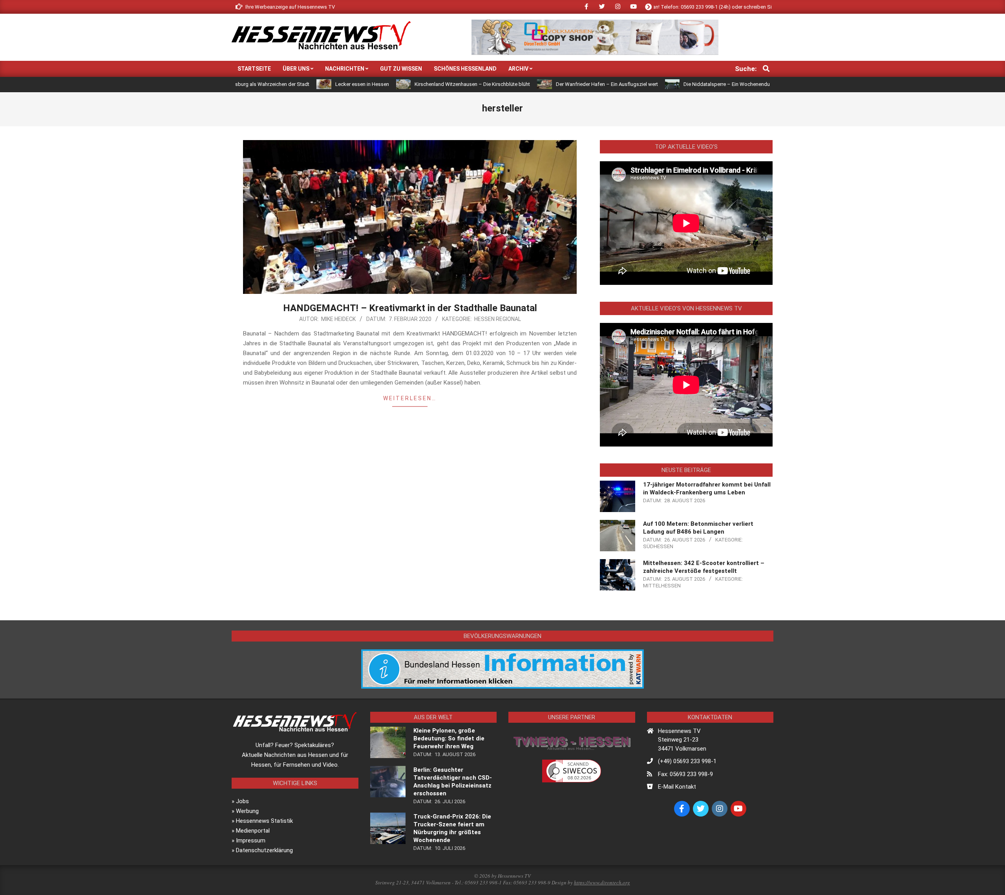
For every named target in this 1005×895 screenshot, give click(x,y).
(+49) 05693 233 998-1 (687, 761)
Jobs (242, 801)
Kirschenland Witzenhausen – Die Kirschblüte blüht (421, 84)
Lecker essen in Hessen (311, 84)
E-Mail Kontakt (677, 786)
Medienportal (253, 830)
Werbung (247, 811)
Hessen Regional (497, 319)
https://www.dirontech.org (602, 882)
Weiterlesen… (410, 398)
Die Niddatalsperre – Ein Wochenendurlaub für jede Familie (699, 84)
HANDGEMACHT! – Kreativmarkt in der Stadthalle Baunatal (410, 308)
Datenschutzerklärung (264, 850)
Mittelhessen (662, 586)
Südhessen (658, 546)
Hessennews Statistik (264, 820)
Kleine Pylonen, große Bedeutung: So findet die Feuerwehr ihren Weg (448, 738)
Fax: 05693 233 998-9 (685, 774)
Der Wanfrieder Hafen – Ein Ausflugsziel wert (556, 84)
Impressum (250, 840)
